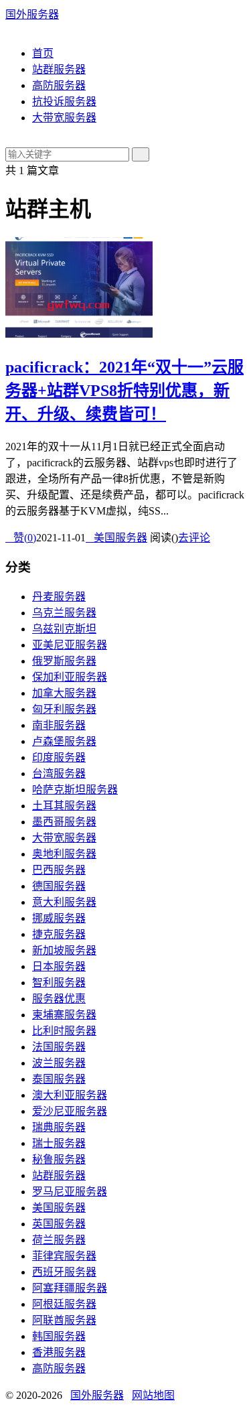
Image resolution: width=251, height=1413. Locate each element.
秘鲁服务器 (59, 1159)
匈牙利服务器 (64, 709)
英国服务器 (59, 1223)
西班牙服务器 (64, 1272)
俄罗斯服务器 (64, 661)
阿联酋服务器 (64, 1320)
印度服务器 (59, 757)
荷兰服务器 (59, 1240)
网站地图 (153, 1395)
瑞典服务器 (59, 1127)
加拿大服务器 (64, 693)
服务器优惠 (59, 998)
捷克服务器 (59, 934)
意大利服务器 (64, 902)
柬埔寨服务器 (64, 1014)
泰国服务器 (59, 1079)
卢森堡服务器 (64, 741)
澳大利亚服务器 (69, 1095)
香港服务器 (59, 1352)
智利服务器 (59, 982)
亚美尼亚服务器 (69, 645)
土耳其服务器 (64, 805)
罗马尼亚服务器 (69, 1191)
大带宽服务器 (64, 117)
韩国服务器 (59, 1336)
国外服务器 (32, 14)
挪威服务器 (59, 918)
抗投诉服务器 (64, 101)
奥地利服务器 (64, 854)
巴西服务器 (59, 870)
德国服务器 (59, 886)
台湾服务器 (59, 773)
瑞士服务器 (59, 1143)
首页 (43, 53)
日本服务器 (59, 966)
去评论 (194, 537)
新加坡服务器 (64, 950)
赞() (20, 537)
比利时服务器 (64, 1030)
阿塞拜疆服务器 (69, 1288)
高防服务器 (59, 85)
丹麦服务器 (59, 596)
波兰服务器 (59, 1063)
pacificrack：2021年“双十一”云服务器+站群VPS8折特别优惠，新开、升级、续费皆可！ (124, 390)
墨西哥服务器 (64, 821)
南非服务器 (59, 725)
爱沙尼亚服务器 (69, 1111)
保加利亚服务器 (69, 677)
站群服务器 (59, 69)
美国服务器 (116, 537)
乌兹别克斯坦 (64, 628)
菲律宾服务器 (64, 1256)
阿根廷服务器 (64, 1304)
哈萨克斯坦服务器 (75, 789)
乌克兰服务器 (64, 612)
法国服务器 (59, 1047)
